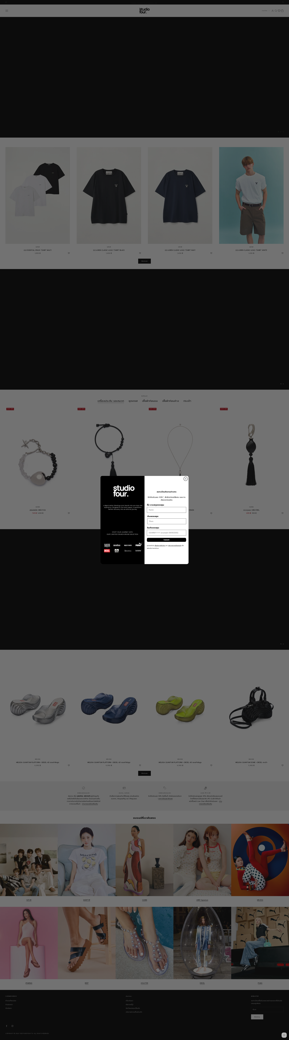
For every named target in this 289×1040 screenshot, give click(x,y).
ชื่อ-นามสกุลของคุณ (155, 505)
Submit (166, 540)
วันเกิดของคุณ (153, 527)
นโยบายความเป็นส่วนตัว (174, 546)
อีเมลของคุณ (152, 516)
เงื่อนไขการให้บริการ (160, 546)
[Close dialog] (186, 479)
